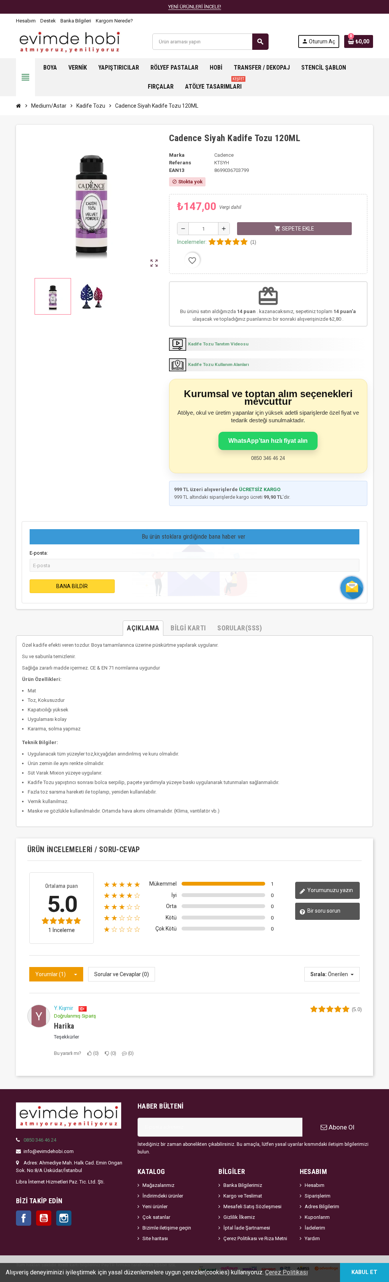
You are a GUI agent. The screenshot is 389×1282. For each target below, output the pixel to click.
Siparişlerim (317, 1196)
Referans (180, 162)
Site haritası (155, 1238)
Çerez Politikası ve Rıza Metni (255, 1238)
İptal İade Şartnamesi (246, 1228)
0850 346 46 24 (40, 1140)
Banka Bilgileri (75, 21)
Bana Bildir (72, 586)
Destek (48, 21)
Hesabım (26, 21)
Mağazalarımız (158, 1185)
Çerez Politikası (286, 1272)
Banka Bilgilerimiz (242, 1185)
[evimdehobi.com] (69, 41)
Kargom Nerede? (114, 21)
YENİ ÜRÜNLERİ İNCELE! (194, 7)
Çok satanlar (156, 1217)
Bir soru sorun (323, 911)
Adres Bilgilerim (322, 1206)
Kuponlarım (317, 1217)
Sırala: (318, 974)
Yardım (312, 1238)
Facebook (23, 1218)
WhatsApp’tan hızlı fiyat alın (268, 440)
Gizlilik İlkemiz (239, 1217)
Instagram (63, 1218)
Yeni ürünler (155, 1206)
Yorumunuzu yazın (329, 890)
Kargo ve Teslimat (242, 1196)
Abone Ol (340, 1127)
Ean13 (176, 170)
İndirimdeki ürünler (162, 1196)
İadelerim (315, 1228)
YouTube (43, 1218)
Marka (177, 155)
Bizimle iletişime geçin (166, 1228)
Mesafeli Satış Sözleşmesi (252, 1206)
